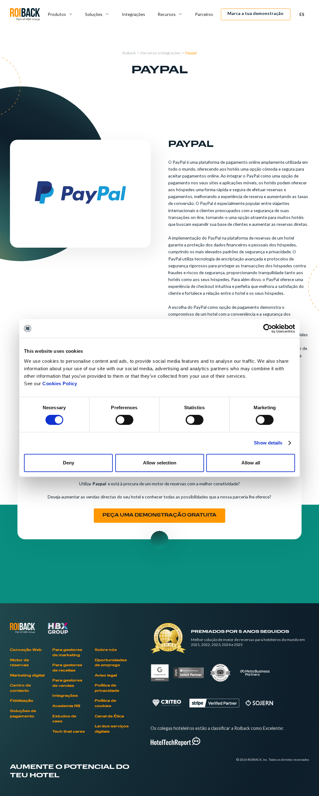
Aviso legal (106, 675)
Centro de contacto (20, 688)
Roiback (129, 53)
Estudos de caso (64, 719)
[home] (25, 14)
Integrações (133, 14)
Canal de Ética (109, 716)
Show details (268, 442)
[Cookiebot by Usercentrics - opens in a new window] (267, 328)
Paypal (191, 53)
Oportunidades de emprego (111, 663)
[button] (60, 14)
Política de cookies (105, 703)
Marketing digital (27, 675)
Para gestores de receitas (67, 668)
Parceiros (204, 14)
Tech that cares (68, 732)
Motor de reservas (19, 663)
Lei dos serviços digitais (112, 729)
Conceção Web (26, 650)
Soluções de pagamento (23, 714)
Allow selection (159, 462)
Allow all (250, 462)
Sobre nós (106, 650)
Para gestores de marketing (67, 652)
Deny (68, 462)
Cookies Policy (59, 383)
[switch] (124, 420)
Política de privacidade (107, 688)
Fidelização (21, 701)
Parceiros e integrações (160, 53)
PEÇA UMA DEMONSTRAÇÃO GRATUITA (159, 515)
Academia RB (66, 706)
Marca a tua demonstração (255, 13)
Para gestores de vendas (67, 683)
